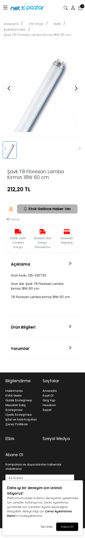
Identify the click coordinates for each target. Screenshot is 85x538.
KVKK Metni (13, 395)
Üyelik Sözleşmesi (18, 414)
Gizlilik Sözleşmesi (18, 400)
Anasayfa (11, 23)
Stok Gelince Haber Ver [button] (49, 208)
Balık (57, 23)
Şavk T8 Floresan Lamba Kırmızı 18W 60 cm (37, 34)
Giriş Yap (49, 400)
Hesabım (49, 405)
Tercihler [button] (46, 527)
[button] (5, 8)
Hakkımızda (14, 391)
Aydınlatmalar (15, 29)
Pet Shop (36, 23)
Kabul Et (67, 527)
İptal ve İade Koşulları (21, 419)
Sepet (47, 410)
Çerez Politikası (16, 424)
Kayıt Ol (48, 395)
